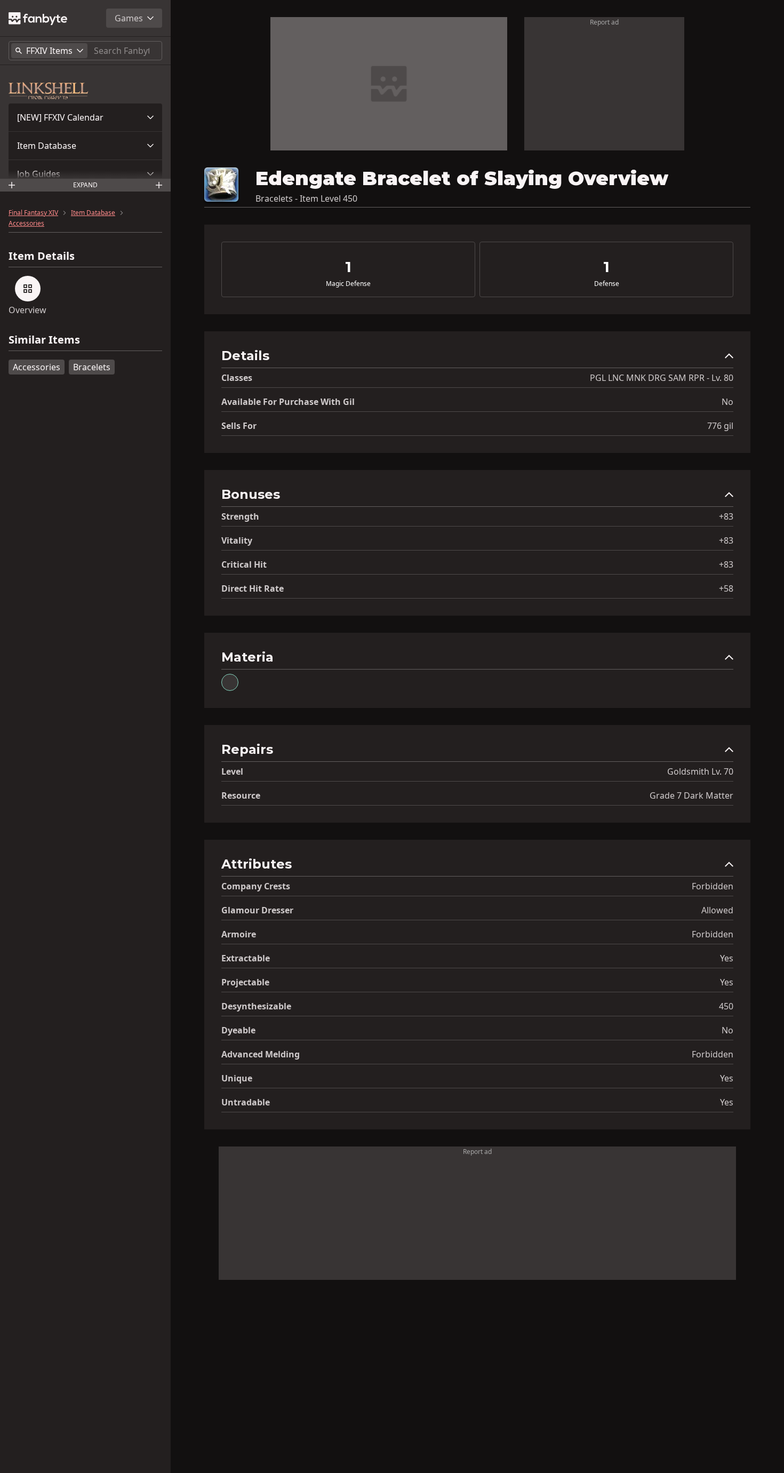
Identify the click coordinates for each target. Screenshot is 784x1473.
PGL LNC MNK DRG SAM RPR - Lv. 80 (661, 377)
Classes (236, 377)
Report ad (604, 22)
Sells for (239, 425)
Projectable (245, 982)
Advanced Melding (260, 1054)
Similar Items (44, 340)
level (232, 771)
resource (240, 795)
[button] (85, 117)
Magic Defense (348, 284)
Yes (726, 958)
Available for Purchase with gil (288, 401)
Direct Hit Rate (252, 588)
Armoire (238, 934)
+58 (726, 588)
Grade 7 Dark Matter (691, 795)
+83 (726, 516)
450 (726, 1006)
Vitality (236, 540)
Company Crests (255, 886)
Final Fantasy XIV (33, 213)
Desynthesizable (256, 1006)
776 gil (720, 425)
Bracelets (91, 367)
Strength (240, 516)
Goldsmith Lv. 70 (700, 771)
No (727, 401)
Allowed (717, 910)
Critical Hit (244, 564)
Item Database (46, 145)
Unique (236, 1078)
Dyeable (238, 1030)
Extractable (245, 958)
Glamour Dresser (257, 910)
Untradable (245, 1102)
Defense (606, 284)
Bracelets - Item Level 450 (306, 198)
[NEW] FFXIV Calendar (60, 117)
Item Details (42, 256)
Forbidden (712, 886)
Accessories (26, 223)
